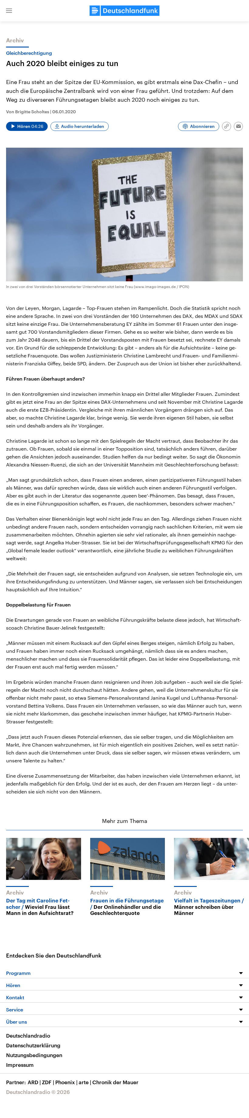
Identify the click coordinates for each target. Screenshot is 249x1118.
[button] (9, 11)
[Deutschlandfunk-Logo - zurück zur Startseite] (124, 10)
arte (85, 1082)
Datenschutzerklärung (33, 1045)
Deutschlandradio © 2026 (38, 1092)
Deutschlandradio (28, 1035)
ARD (34, 1082)
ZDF (48, 1082)
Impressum (20, 1065)
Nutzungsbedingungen (34, 1055)
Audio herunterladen (82, 126)
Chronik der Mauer (115, 1082)
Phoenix (66, 1082)
